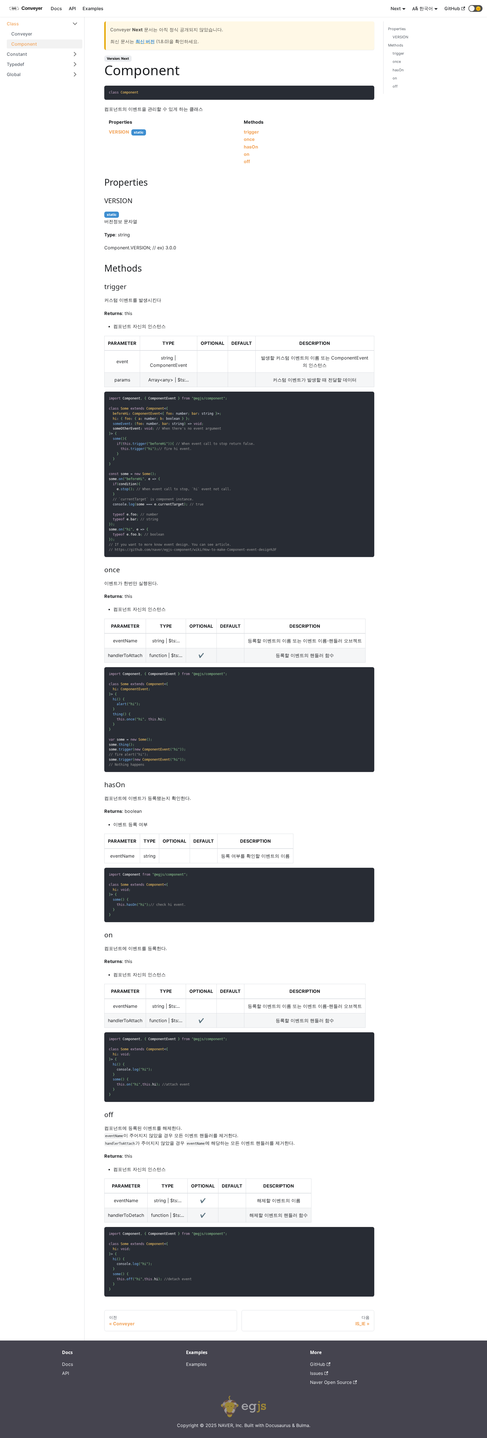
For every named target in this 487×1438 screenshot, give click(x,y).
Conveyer (21, 34)
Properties (397, 29)
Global (14, 74)
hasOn (251, 147)
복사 (366, 92)
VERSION (119, 132)
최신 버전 (145, 41)
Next (396, 8)
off (247, 161)
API (72, 8)
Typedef (15, 64)
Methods (395, 45)
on (246, 154)
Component (24, 44)
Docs (56, 8)
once (249, 139)
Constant (17, 54)
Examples (93, 8)
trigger (251, 132)
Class (13, 23)
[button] (475, 8)
